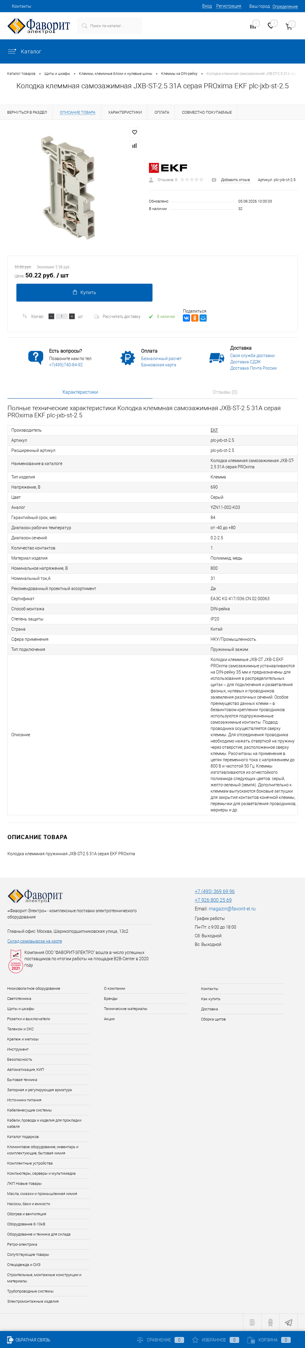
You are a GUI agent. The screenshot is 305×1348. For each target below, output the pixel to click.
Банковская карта (158, 364)
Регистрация (228, 6)
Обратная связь (32, 1340)
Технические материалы (125, 1008)
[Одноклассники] (194, 318)
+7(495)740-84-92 (66, 364)
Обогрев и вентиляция (26, 1214)
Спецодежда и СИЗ (24, 1264)
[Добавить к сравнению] (134, 145)
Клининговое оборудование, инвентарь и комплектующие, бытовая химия (42, 1150)
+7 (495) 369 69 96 (215, 891)
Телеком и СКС (20, 1029)
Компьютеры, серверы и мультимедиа (41, 1173)
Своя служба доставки (252, 355)
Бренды (111, 998)
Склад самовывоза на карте (34, 941)
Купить (88, 292)
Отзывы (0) (225, 392)
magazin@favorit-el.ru (232, 909)
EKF (214, 430)
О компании (114, 988)
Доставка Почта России (253, 368)
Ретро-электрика (22, 1244)
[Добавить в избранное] (134, 132)
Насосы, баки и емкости (28, 1204)
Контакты (21, 6)
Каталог (30, 51)
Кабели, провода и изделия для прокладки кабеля (44, 1123)
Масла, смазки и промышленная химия (42, 1193)
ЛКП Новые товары (24, 1183)
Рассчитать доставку (121, 316)
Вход (207, 6)
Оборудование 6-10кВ (26, 1224)
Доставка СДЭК (245, 361)
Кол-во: (37, 316)
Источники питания (24, 1100)
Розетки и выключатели (28, 1019)
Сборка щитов (213, 1019)
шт (80, 316)
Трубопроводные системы (30, 1291)
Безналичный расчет (161, 358)
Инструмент (18, 1049)
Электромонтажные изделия (33, 1301)
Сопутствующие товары (28, 1254)
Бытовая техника (22, 1079)
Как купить (210, 999)
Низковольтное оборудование (33, 988)
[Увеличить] (74, 187)
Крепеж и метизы (23, 1039)
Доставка (209, 1009)
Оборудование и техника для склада (39, 1234)
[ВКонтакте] (186, 318)
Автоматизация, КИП (25, 1069)
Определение (285, 6)
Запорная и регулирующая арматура (39, 1090)
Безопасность (19, 1059)
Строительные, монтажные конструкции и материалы (44, 1278)
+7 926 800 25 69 (213, 900)
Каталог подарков (23, 1136)
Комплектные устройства (30, 1163)
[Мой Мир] (203, 318)
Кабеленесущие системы (29, 1110)
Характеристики (80, 392)
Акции (109, 1019)
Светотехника (19, 998)
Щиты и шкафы (20, 1008)
